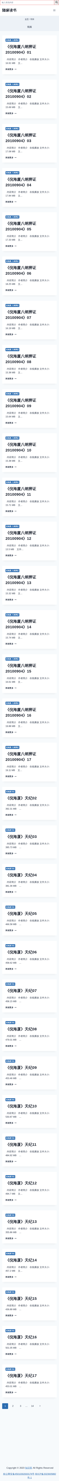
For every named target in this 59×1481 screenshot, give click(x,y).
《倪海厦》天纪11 (20, 1144)
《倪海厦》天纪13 (21, 1222)
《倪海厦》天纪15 (21, 1298)
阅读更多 (10, 69)
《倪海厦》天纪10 (21, 1106)
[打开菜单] (54, 10)
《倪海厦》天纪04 (21, 875)
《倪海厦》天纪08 (21, 1029)
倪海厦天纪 (10, 792)
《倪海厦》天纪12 (21, 1183)
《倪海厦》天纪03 (21, 837)
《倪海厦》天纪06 (21, 952)
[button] (57, 2)
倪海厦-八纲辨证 (12, 40)
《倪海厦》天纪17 (21, 1376)
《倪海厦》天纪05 (21, 913)
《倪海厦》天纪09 (21, 1067)
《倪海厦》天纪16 (21, 1337)
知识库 (28, 1468)
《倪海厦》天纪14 (21, 1260)
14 (32, 1406)
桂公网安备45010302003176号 (18, 1474)
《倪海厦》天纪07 (21, 991)
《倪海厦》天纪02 (21, 798)
